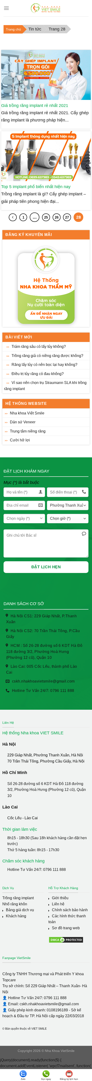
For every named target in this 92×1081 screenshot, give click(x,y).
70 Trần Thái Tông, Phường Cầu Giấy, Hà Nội (45, 761)
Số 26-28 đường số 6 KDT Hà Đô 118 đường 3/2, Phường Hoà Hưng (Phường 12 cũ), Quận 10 (46, 790)
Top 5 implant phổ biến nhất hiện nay (36, 186)
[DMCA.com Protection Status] (66, 939)
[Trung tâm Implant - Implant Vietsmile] (46, 8)
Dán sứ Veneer (22, 422)
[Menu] (6, 8)
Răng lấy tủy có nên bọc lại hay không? (44, 365)
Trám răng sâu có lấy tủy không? (39, 347)
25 (46, 217)
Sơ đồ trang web (66, 928)
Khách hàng (16, 916)
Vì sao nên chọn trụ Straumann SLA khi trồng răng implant (45, 386)
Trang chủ (13, 29)
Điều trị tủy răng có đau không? (38, 374)
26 (57, 217)
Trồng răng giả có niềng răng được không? (47, 356)
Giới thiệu (60, 898)
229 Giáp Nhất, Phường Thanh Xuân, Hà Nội (45, 755)
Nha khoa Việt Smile (27, 413)
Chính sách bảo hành (70, 910)
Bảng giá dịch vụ (20, 910)
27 (67, 217)
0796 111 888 (54, 870)
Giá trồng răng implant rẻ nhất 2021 (34, 105)
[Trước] (13, 217)
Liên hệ (58, 904)
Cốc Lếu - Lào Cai (22, 818)
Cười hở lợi (20, 440)
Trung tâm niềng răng (28, 431)
